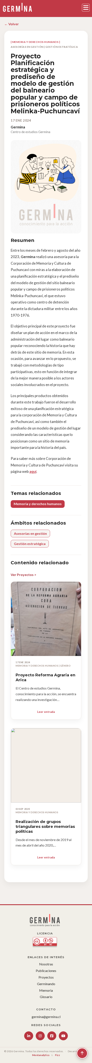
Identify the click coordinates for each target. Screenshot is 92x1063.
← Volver (11, 24)
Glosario (46, 997)
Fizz (57, 1055)
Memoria (46, 990)
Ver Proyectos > (23, 575)
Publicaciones (46, 971)
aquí (32, 471)
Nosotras (46, 964)
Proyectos (46, 977)
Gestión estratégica (30, 544)
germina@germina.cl (46, 1017)
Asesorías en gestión (30, 533)
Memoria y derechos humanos (38, 504)
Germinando (46, 984)
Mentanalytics (40, 1055)
